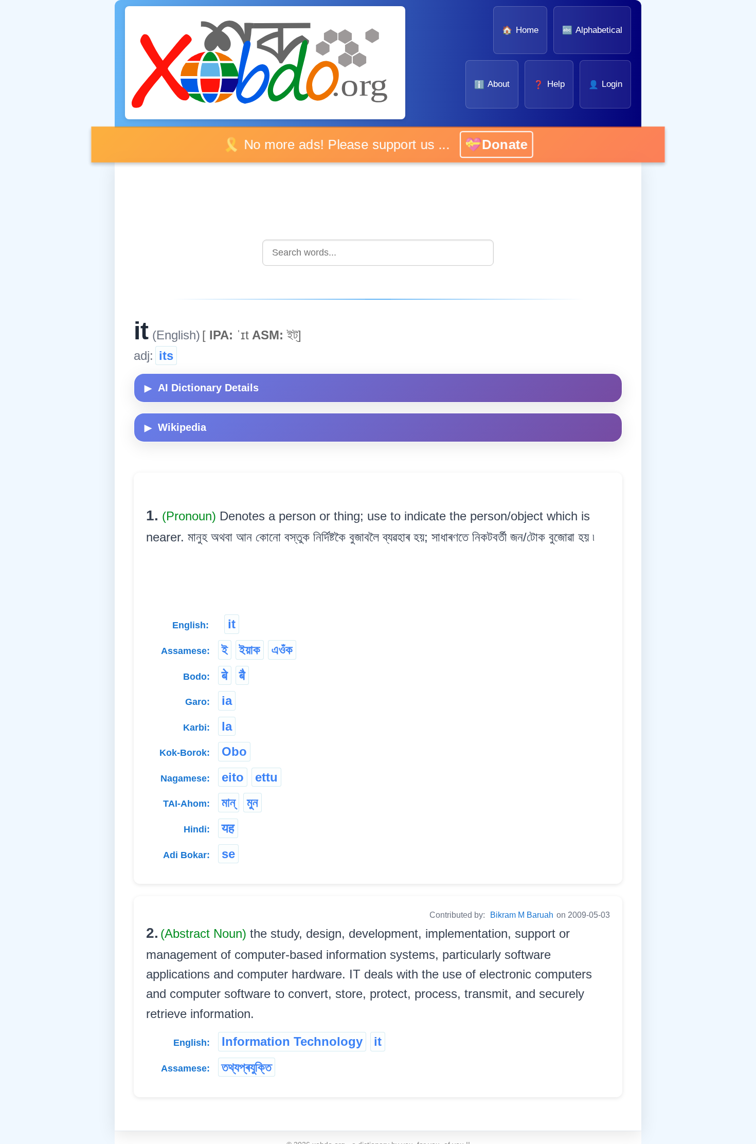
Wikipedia (175, 427)
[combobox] (378, 253)
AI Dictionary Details (202, 387)
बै (242, 675)
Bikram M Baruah (521, 915)
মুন (252, 802)
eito (233, 777)
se (228, 854)
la (227, 726)
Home (520, 30)
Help (548, 84)
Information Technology (292, 1041)
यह (228, 828)
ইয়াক (249, 650)
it (232, 624)
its (166, 355)
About (492, 84)
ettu (266, 777)
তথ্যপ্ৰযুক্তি (247, 1067)
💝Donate (494, 144)
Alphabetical (592, 30)
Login (605, 84)
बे (225, 675)
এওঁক (282, 650)
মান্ (229, 802)
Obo (234, 751)
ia (227, 700)
